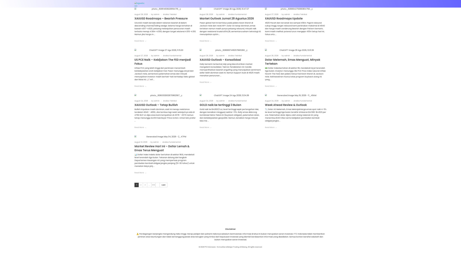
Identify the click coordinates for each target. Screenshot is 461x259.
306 (153, 185)
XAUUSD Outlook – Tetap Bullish (156, 105)
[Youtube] (230, 224)
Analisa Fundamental (237, 14)
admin (157, 14)
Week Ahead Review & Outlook (286, 105)
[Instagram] (224, 224)
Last (163, 185)
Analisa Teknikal (169, 14)
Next (157, 185)
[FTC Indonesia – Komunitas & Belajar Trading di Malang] (140, 5)
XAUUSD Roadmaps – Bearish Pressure (161, 18)
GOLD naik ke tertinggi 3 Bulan (220, 105)
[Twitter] (237, 224)
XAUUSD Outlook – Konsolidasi (220, 60)
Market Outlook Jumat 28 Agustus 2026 (227, 18)
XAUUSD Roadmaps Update (284, 18)
